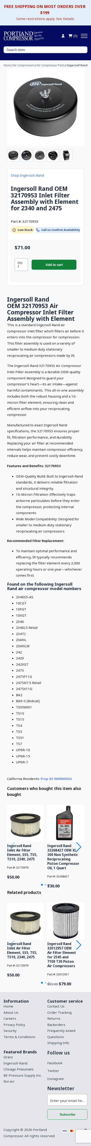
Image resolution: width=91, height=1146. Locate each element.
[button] (42, 885)
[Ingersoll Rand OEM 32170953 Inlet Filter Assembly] (45, 107)
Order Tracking (59, 1012)
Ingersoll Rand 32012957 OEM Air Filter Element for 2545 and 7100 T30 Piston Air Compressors (61, 954)
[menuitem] (24, 1006)
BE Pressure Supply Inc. (23, 1075)
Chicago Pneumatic (19, 1069)
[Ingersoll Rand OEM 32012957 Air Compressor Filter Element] (65, 921)
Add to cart (54, 265)
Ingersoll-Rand (15, 1063)
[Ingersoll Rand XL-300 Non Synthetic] (65, 823)
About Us (11, 1012)
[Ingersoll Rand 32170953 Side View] (66, 155)
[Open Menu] (84, 35)
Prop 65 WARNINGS (56, 778)
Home (8, 1006)
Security (10, 1030)
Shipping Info (58, 1043)
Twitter (53, 1070)
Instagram (55, 1078)
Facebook (54, 1063)
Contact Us (55, 1006)
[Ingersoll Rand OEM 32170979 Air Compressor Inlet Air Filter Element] (25, 823)
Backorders (56, 1024)
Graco (8, 1057)
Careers (10, 1018)
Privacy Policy (14, 1024)
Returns (53, 1018)
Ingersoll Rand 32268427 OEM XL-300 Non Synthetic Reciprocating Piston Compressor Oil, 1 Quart (63, 857)
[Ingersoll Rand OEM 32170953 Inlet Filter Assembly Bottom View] (40, 155)
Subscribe (67, 1114)
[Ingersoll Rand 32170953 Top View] (53, 155)
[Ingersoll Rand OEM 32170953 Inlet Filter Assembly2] (26, 155)
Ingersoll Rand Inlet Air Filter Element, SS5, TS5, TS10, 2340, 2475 (22, 852)
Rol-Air (9, 1081)
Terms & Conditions (19, 1037)
